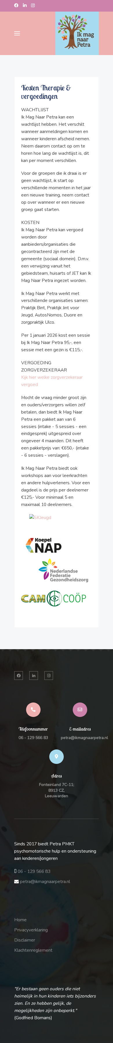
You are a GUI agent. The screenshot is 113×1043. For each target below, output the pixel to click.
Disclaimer (24, 940)
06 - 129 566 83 (33, 737)
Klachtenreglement (33, 950)
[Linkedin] (25, 5)
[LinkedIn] (33, 675)
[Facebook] (16, 5)
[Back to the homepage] (77, 33)
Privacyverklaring (31, 930)
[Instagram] (33, 5)
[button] (17, 33)
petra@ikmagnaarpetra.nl (84, 737)
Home (20, 920)
